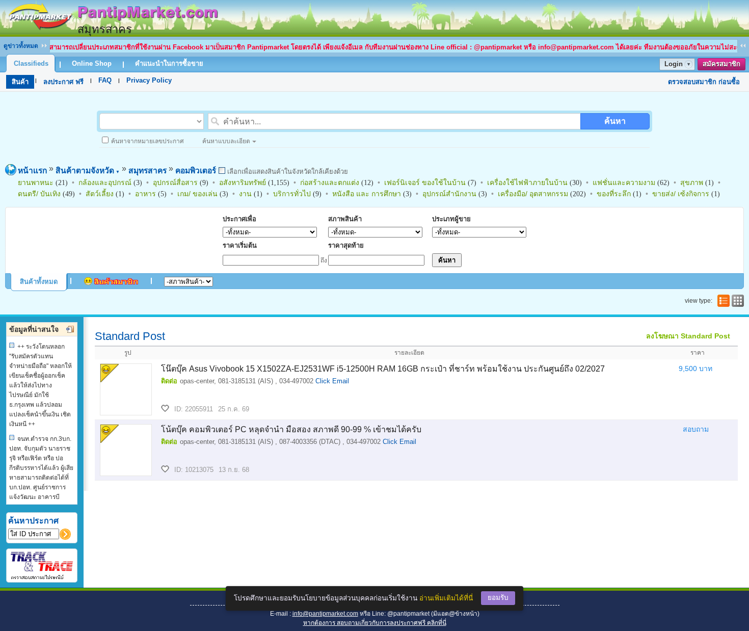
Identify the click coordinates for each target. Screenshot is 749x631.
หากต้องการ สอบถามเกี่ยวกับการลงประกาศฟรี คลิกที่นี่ (374, 622)
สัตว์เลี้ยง (100, 194)
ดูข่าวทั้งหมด (21, 45)
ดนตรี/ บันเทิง (39, 194)
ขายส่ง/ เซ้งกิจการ (680, 194)
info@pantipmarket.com (325, 613)
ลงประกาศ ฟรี (63, 82)
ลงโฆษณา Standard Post (688, 336)
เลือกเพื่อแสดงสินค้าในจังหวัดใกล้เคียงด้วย (286, 171)
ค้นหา (615, 121)
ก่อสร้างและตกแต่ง (329, 182)
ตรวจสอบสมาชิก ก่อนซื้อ (704, 82)
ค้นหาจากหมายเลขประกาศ (147, 141)
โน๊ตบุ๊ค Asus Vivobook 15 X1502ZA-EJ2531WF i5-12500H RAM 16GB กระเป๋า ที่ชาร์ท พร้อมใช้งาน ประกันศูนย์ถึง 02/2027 (383, 368)
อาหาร (145, 194)
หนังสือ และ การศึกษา (366, 194)
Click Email (332, 381)
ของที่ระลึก (614, 194)
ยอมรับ (498, 597)
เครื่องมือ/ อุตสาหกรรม (533, 194)
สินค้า (20, 82)
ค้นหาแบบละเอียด (226, 141)
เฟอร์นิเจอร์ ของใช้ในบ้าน (425, 182)
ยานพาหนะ (36, 182)
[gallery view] (737, 301)
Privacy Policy (149, 80)
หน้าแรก (32, 170)
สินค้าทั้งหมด (39, 281)
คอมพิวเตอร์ (195, 170)
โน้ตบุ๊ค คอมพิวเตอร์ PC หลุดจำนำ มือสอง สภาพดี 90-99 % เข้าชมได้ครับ (291, 429)
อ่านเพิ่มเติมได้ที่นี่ (446, 598)
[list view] (722, 301)
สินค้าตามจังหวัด (88, 170)
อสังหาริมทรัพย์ (242, 182)
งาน (245, 194)
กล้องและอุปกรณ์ (104, 182)
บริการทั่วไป (292, 194)
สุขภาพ (691, 182)
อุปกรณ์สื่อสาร (175, 182)
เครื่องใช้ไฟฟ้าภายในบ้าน (527, 182)
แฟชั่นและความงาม (624, 182)
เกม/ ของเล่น (197, 194)
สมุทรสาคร (147, 170)
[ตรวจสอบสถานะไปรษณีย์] (41, 577)
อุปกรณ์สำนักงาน (449, 194)
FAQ (105, 80)
